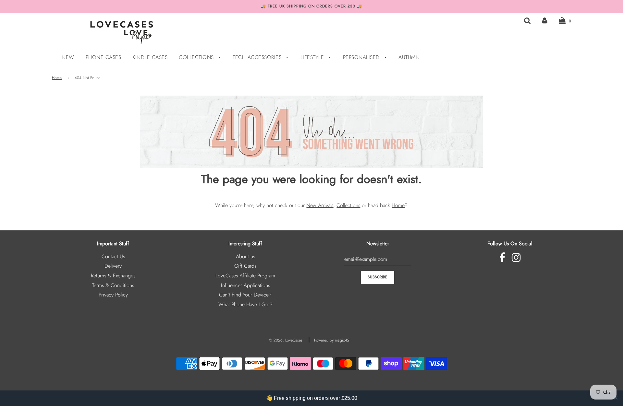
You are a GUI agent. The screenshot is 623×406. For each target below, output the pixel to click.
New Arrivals (319, 205)
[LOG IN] (544, 20)
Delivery (113, 266)
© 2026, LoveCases (285, 340)
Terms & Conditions (113, 285)
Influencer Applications (245, 285)
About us (245, 256)
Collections (348, 205)
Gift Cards (245, 266)
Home (57, 78)
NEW (68, 57)
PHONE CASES (103, 57)
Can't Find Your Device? (245, 294)
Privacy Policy (113, 294)
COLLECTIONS (197, 57)
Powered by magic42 (331, 340)
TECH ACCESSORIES (258, 57)
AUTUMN (409, 57)
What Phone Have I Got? (245, 304)
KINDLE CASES (149, 57)
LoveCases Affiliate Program (245, 275)
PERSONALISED (362, 57)
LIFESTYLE (313, 57)
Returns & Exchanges (113, 275)
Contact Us (113, 256)
